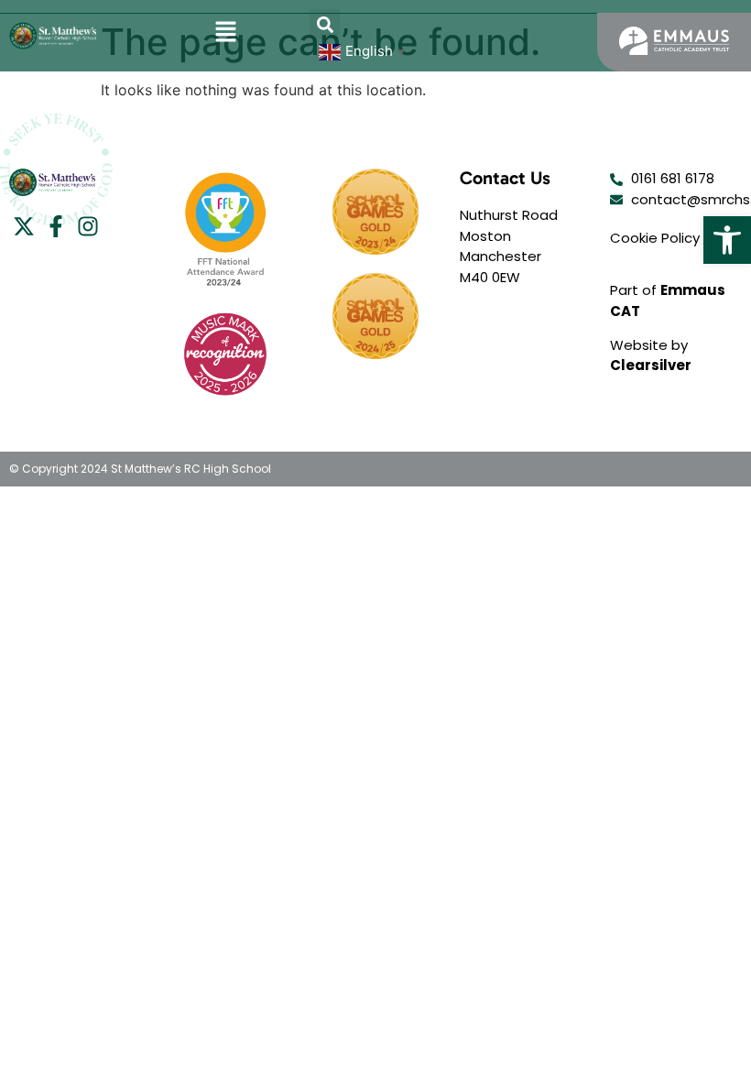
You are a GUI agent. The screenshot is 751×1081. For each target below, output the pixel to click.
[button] (727, 240)
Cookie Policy (655, 237)
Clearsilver (650, 365)
